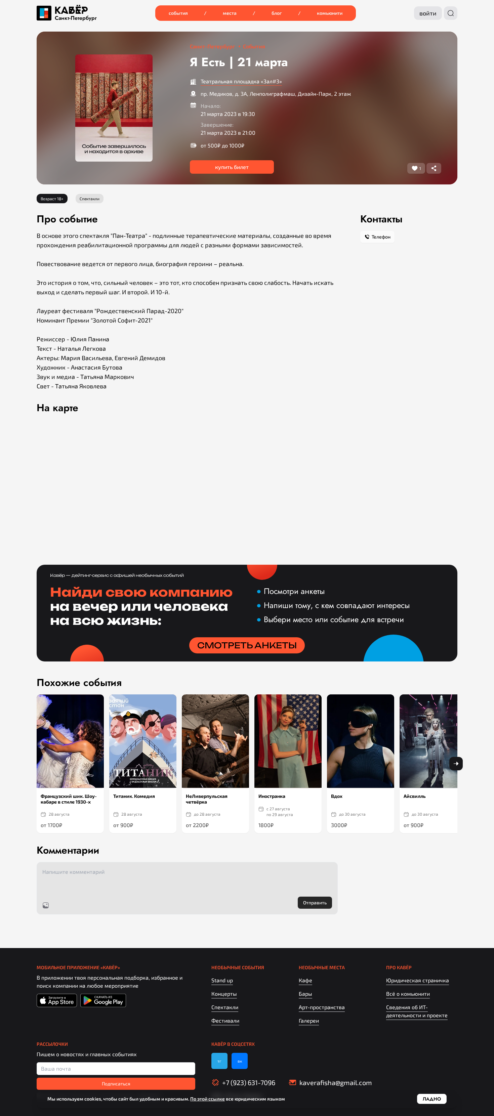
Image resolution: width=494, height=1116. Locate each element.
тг (219, 1061)
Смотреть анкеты (247, 645)
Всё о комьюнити (408, 993)
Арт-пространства (322, 1007)
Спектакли (224, 1007)
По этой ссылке (207, 1099)
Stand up (222, 980)
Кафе (305, 980)
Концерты (224, 993)
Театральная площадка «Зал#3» (241, 81)
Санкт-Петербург (76, 18)
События (178, 13)
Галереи (309, 1020)
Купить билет (232, 167)
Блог (277, 13)
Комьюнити (329, 13)
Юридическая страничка (417, 980)
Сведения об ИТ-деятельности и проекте (417, 1011)
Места (230, 13)
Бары (305, 993)
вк (240, 1061)
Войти (428, 13)
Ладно (432, 1099)
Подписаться (116, 1083)
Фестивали (225, 1020)
